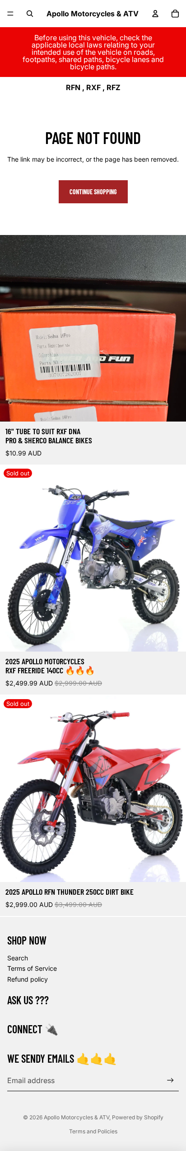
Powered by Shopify (137, 1117)
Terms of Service (32, 968)
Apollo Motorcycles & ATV (76, 1117)
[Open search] (30, 14)
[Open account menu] (155, 14)
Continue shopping (93, 192)
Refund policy (27, 979)
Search (17, 958)
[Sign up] (170, 1080)
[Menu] (10, 13)
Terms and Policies (93, 1131)
